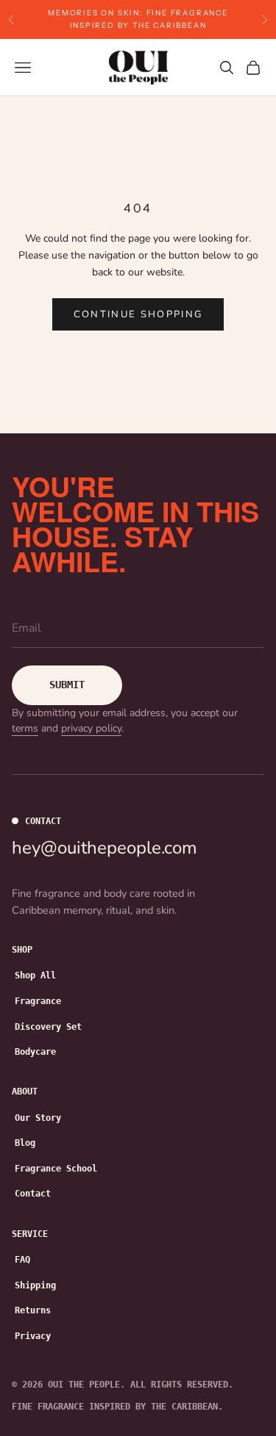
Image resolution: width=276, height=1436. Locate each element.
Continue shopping (138, 314)
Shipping (35, 1285)
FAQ (22, 1260)
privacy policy (91, 728)
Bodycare (35, 1052)
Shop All (35, 975)
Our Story (38, 1118)
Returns (33, 1310)
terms (25, 728)
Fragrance (38, 1001)
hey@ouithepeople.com (104, 847)
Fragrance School (56, 1168)
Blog (25, 1143)
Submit (67, 684)
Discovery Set (48, 1027)
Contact (33, 1193)
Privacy (33, 1336)
